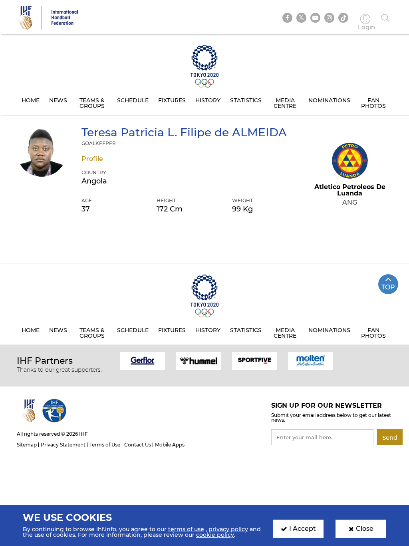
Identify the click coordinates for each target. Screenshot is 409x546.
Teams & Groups (92, 103)
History (207, 100)
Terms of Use (104, 445)
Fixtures (172, 100)
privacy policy (228, 529)
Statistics (246, 100)
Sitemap (27, 445)
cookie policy (215, 534)
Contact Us (137, 445)
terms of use (186, 529)
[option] (143, 360)
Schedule (133, 100)
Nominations (329, 100)
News (58, 100)
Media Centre (285, 103)
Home (31, 100)
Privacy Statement (63, 445)
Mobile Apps (170, 445)
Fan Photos (373, 103)
